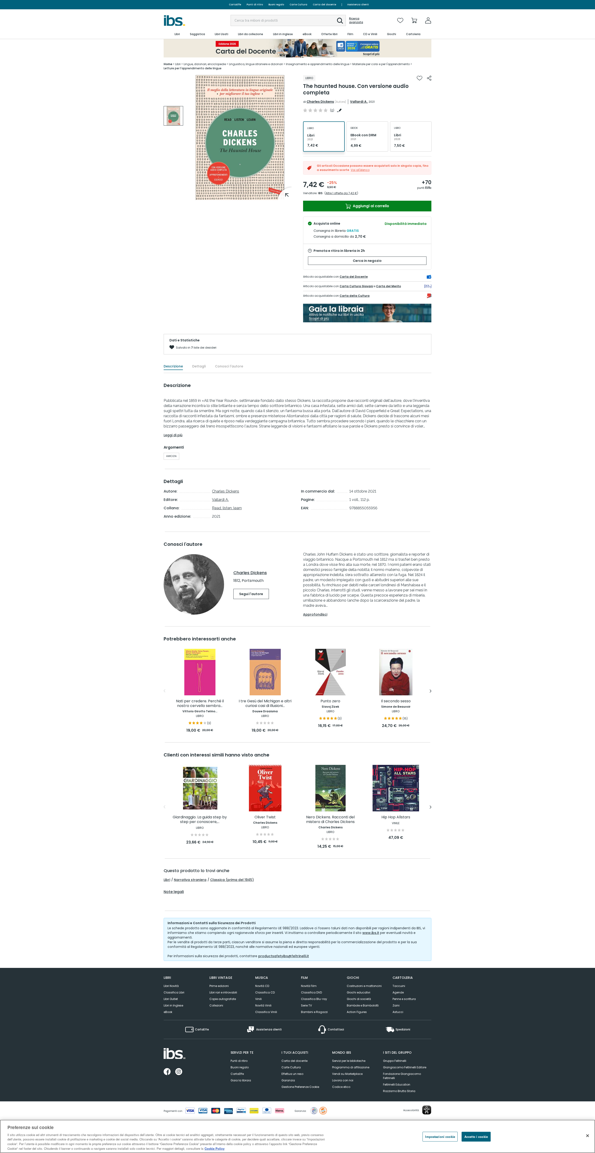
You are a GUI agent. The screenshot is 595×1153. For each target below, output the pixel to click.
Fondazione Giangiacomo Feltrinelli (402, 1076)
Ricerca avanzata (356, 20)
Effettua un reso (292, 1074)
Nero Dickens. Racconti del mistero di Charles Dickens (330, 819)
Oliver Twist (265, 817)
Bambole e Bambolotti (363, 1005)
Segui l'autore (251, 594)
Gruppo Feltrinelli (394, 1061)
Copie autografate (222, 999)
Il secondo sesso (396, 701)
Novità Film (309, 986)
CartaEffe (235, 4)
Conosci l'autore (229, 366)
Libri (167, 879)
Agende (398, 992)
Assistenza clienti (358, 4)
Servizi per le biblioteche (348, 1061)
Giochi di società (359, 999)
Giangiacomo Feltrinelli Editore (404, 1067)
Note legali (174, 891)
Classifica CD (265, 992)
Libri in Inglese (173, 1005)
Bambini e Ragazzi (314, 1012)
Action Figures (357, 1012)
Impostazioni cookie (440, 1136)
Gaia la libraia (241, 1080)
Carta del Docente (354, 277)
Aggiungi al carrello (370, 205)
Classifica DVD (311, 992)
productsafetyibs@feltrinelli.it (283, 956)
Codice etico (341, 1087)
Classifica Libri (174, 992)
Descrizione (173, 366)
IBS (320, 193)
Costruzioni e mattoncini (364, 986)
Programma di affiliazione (350, 1067)
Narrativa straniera (190, 879)
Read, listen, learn (227, 508)
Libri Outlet (171, 999)
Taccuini (399, 986)
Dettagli (199, 366)
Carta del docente (324, 4)
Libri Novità (171, 986)
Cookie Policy (215, 1148)
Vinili (258, 999)
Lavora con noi (342, 1080)
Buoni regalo (276, 4)
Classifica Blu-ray (314, 999)
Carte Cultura (298, 4)
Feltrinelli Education (396, 1084)
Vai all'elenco (360, 170)
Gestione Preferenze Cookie (300, 1087)
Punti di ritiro (255, 4)
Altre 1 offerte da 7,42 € (341, 193)
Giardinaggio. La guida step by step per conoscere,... (200, 819)
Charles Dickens (320, 101)
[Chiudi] (587, 1136)
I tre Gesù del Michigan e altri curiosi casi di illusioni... (265, 703)
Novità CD (262, 986)
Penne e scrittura (404, 999)
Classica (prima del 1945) (232, 879)
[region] (297, 1136)
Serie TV (306, 1005)
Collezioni (216, 1005)
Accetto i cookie (476, 1136)
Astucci (398, 1012)
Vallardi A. (358, 101)
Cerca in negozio (367, 260)
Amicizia (171, 456)
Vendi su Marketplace (347, 1074)
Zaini (396, 1005)
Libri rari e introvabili (223, 992)
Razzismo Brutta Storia (399, 1091)
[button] (340, 21)
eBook (168, 1012)
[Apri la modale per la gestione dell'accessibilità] (426, 1110)
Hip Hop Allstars (395, 817)
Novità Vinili (263, 1005)
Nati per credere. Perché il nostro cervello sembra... (200, 703)
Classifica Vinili (266, 1012)
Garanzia (288, 1080)
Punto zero (330, 701)
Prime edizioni (219, 986)
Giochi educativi (358, 992)
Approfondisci (315, 614)
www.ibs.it (370, 932)
